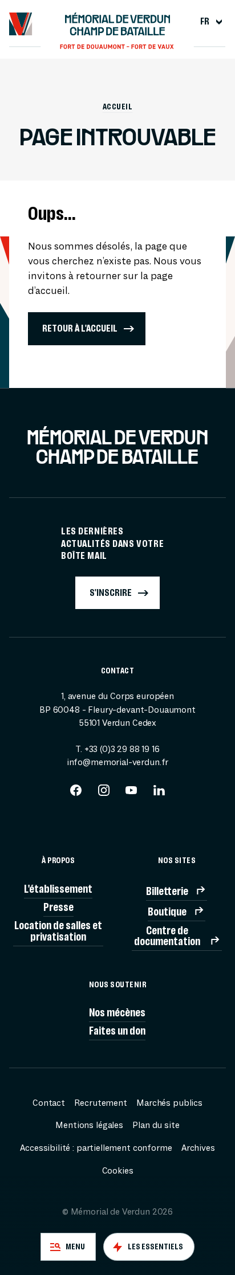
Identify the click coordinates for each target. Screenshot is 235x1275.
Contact (49, 1103)
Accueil (117, 106)
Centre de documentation (167, 936)
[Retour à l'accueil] (20, 24)
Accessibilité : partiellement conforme (96, 1148)
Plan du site (155, 1125)
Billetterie (167, 891)
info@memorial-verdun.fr (117, 762)
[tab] (68, 1247)
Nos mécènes (117, 1013)
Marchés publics (169, 1103)
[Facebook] (76, 793)
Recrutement (100, 1103)
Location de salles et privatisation (58, 931)
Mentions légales (89, 1125)
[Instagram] (104, 793)
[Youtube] (131, 793)
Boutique (167, 912)
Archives (198, 1148)
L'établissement (58, 889)
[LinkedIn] (159, 793)
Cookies (117, 1170)
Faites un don (117, 1031)
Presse (58, 907)
